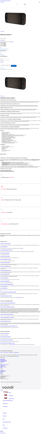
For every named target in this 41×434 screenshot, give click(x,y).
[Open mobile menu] (15, 4)
